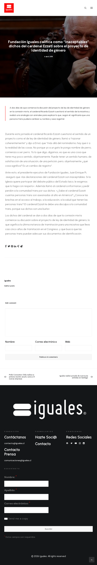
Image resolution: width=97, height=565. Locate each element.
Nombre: (10, 477)
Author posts (9, 286)
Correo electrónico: (17, 503)
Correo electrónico (46, 341)
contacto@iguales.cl (14, 443)
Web (67, 341)
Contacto (43, 444)
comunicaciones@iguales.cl (17, 460)
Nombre (10, 341)
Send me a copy (18, 518)
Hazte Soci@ (46, 437)
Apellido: (10, 490)
